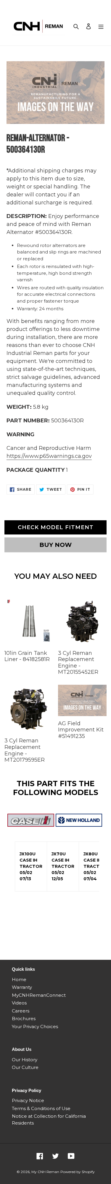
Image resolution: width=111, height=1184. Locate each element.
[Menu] (101, 26)
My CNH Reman (45, 1172)
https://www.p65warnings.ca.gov (49, 456)
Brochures (24, 1018)
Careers (20, 1011)
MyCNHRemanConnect (39, 995)
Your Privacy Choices (35, 1026)
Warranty (22, 987)
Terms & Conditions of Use (41, 1108)
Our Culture (25, 1067)
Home (19, 979)
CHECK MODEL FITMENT (56, 527)
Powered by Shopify (77, 1172)
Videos (19, 1003)
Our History (24, 1059)
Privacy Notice (28, 1100)
